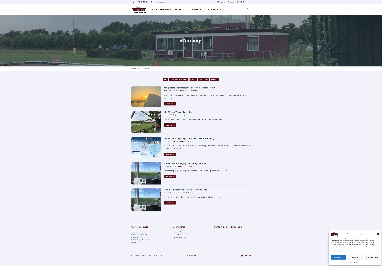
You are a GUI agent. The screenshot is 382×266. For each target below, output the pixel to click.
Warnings (214, 79)
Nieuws (193, 79)
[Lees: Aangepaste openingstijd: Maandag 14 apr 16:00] (146, 173)
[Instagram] (250, 256)
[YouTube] (246, 256)
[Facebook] (242, 256)
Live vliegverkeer (137, 237)
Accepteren (338, 257)
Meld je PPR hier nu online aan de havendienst (185, 189)
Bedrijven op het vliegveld (140, 240)
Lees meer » (170, 104)
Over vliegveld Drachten (171, 9)
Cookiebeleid (354, 262)
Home (154, 9)
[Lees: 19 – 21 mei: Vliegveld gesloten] (146, 122)
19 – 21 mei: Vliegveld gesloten (178, 112)
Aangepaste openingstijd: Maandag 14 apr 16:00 (186, 163)
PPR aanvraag (178, 234)
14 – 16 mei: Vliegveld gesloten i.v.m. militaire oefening (189, 138)
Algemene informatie (180, 232)
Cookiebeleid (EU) (191, 255)
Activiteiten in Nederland (178, 79)
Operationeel (203, 79)
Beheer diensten (336, 251)
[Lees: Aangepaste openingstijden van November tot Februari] (146, 96)
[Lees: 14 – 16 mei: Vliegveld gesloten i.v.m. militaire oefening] (146, 147)
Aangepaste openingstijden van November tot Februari (189, 87)
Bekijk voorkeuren (371, 257)
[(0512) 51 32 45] (140, 1)
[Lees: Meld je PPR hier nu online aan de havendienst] (146, 199)
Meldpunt (221, 2)
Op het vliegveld (195, 9)
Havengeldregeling (179, 237)
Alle (165, 79)
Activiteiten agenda (138, 232)
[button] (378, 234)
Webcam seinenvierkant (139, 234)
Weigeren (354, 257)
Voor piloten (213, 9)
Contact (231, 2)
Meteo (133, 242)
